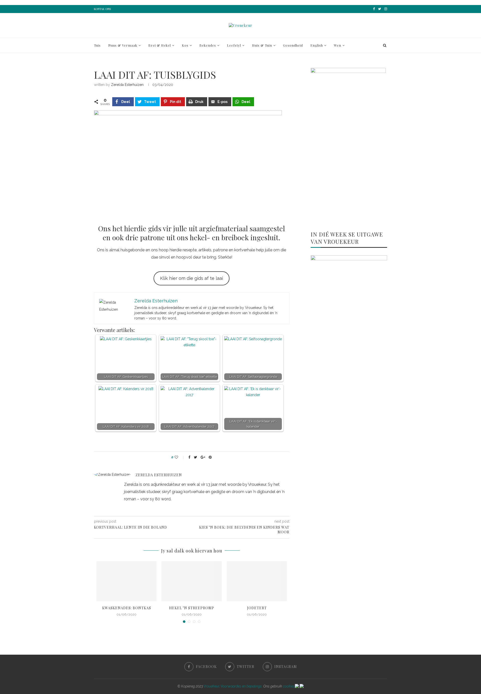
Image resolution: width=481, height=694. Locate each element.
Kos (185, 45)
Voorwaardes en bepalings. (241, 686)
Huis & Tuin (262, 45)
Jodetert (257, 608)
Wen (337, 45)
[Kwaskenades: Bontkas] (126, 581)
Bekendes (207, 45)
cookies (289, 686)
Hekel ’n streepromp (191, 608)
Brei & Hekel (159, 45)
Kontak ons (102, 9)
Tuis (97, 45)
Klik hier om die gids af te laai (191, 278)
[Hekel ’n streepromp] (192, 581)
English (316, 45)
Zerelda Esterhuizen (127, 85)
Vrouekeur (211, 686)
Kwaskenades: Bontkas (126, 608)
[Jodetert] (257, 581)
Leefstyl (234, 45)
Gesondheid (293, 45)
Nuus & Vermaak (122, 45)
